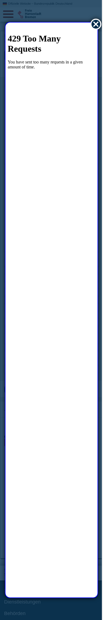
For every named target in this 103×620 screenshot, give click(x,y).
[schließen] (92, 24)
